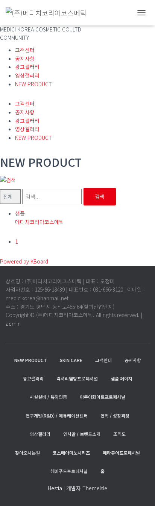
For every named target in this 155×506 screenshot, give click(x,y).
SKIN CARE (71, 360)
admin (13, 323)
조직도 (119, 434)
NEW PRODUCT (33, 84)
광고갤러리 (27, 66)
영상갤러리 (27, 75)
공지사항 (25, 58)
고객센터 (25, 50)
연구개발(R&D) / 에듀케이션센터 (57, 415)
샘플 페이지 (121, 378)
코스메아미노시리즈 (71, 452)
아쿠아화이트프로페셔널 (102, 397)
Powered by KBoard (24, 261)
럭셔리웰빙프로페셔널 (77, 378)
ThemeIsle (94, 488)
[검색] (8, 179)
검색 (100, 196)
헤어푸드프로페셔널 (69, 471)
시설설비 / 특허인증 (48, 397)
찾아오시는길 (27, 452)
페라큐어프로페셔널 (121, 452)
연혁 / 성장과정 (114, 415)
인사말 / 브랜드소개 (81, 434)
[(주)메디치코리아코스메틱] (49, 12)
